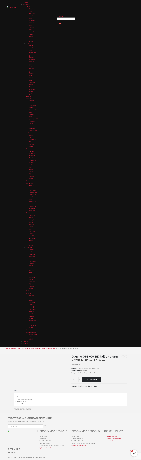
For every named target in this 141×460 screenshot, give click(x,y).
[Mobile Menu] (7, 2)
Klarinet (31, 224)
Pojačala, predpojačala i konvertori (33, 307)
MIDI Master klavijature (32, 169)
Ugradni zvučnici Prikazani (32, 252)
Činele (32, 110)
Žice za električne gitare (32, 48)
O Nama (25, 341)
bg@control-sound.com (47, 448)
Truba (31, 217)
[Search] (77, 19)
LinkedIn (85, 386)
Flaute (31, 226)
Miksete (31, 270)
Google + (90, 386)
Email (95, 386)
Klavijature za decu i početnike (32, 153)
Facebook (74, 386)
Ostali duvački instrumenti (32, 236)
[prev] (123, 356)
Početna (25, 2)
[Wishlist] (58, 10)
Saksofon (32, 215)
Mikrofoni (32, 277)
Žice (27, 43)
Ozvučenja (29, 247)
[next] (125, 356)
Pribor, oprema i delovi (31, 39)
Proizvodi (25, 4)
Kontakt (25, 343)
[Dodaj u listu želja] (100, 385)
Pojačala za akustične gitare (32, 208)
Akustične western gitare (32, 23)
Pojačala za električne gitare (32, 197)
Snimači (31, 311)
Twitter (80, 386)
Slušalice (31, 314)
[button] (60, 16)
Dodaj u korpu (92, 379)
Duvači (28, 213)
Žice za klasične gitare (31, 69)
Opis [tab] (15, 391)
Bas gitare (32, 13)
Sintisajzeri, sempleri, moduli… (32, 162)
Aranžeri (31, 158)
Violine (31, 135)
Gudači (28, 133)
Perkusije (32, 121)
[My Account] (58, 3)
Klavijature (29, 149)
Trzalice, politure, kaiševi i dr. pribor (87, 373)
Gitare (28, 6)
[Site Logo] (12, 7)
